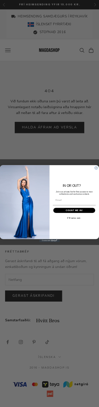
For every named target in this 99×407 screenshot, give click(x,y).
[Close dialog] (96, 167)
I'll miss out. (74, 218)
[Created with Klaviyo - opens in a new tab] (49, 240)
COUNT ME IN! (74, 210)
